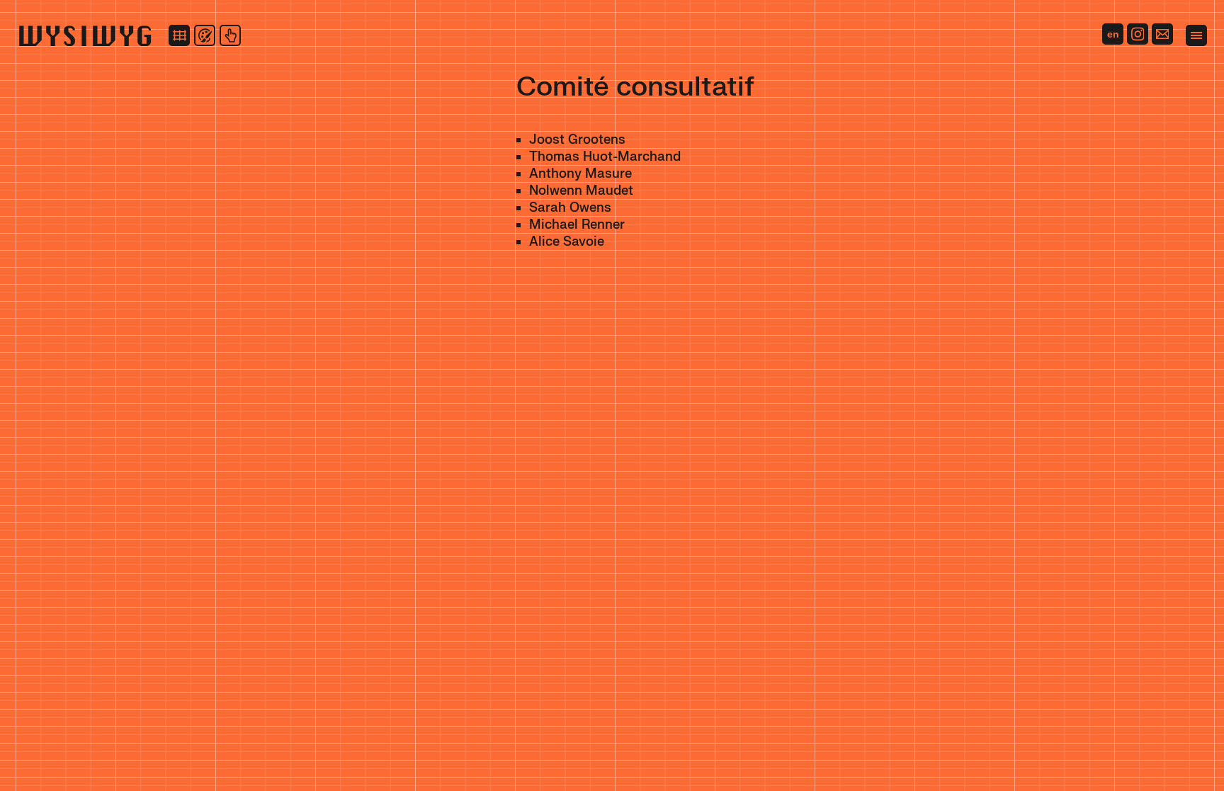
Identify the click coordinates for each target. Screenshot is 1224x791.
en (1113, 34)
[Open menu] (1196, 35)
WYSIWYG (85, 35)
